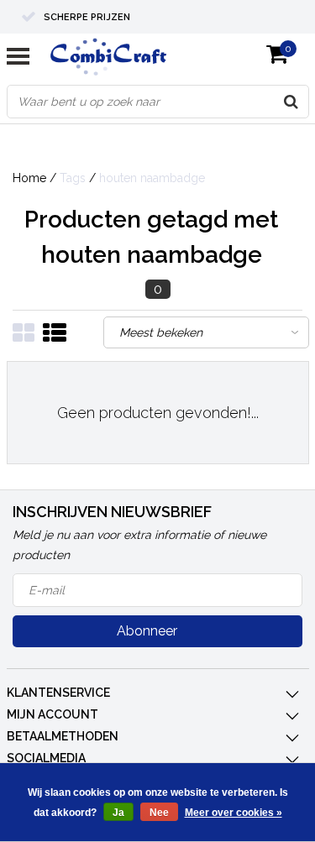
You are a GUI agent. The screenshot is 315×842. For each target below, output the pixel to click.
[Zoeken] (291, 101)
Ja (118, 812)
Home (29, 178)
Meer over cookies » (233, 812)
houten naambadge (152, 178)
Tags (73, 178)
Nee (159, 812)
